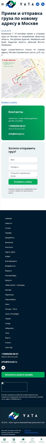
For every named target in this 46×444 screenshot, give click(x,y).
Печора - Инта (11, 309)
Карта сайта (10, 252)
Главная (8, 218)
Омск (7, 304)
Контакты (9, 247)
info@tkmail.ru (16, 133)
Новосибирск (10, 299)
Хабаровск (9, 328)
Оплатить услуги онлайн (19, 374)
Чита (7, 333)
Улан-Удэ (8, 347)
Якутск (7, 338)
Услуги (8, 228)
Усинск (8, 342)
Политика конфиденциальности (31, 431)
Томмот (8, 319)
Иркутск (8, 280)
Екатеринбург (10, 275)
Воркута (8, 271)
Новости (8, 223)
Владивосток (10, 266)
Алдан (7, 256)
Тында (7, 323)
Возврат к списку (9, 102)
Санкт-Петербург (12, 314)
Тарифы (8, 233)
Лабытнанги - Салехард (14, 285)
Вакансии (9, 242)
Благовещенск (11, 261)
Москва (8, 290)
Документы (9, 237)
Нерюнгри (9, 295)
